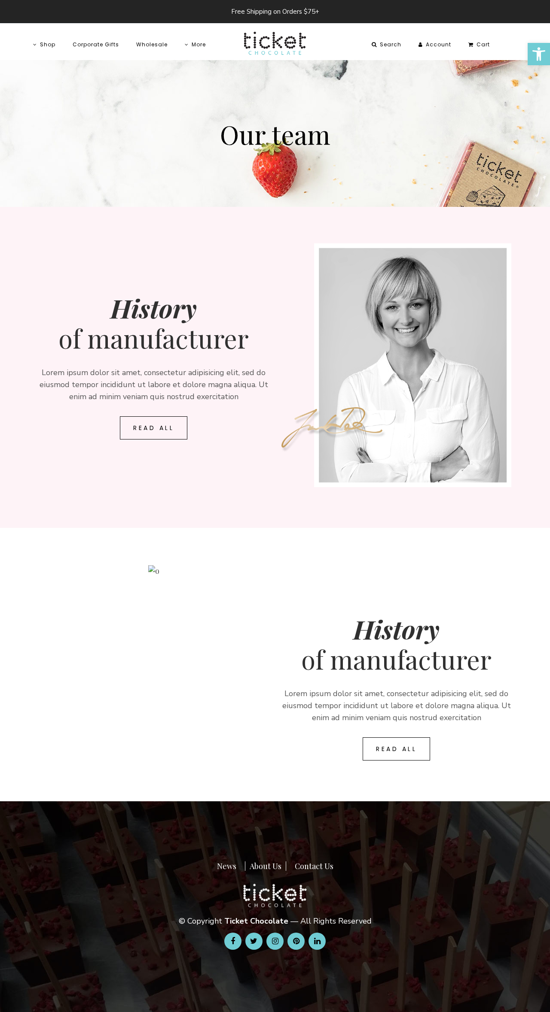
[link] (539, 54)
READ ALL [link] (153, 428)
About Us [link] (265, 866)
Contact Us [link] (314, 866)
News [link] (226, 866)
